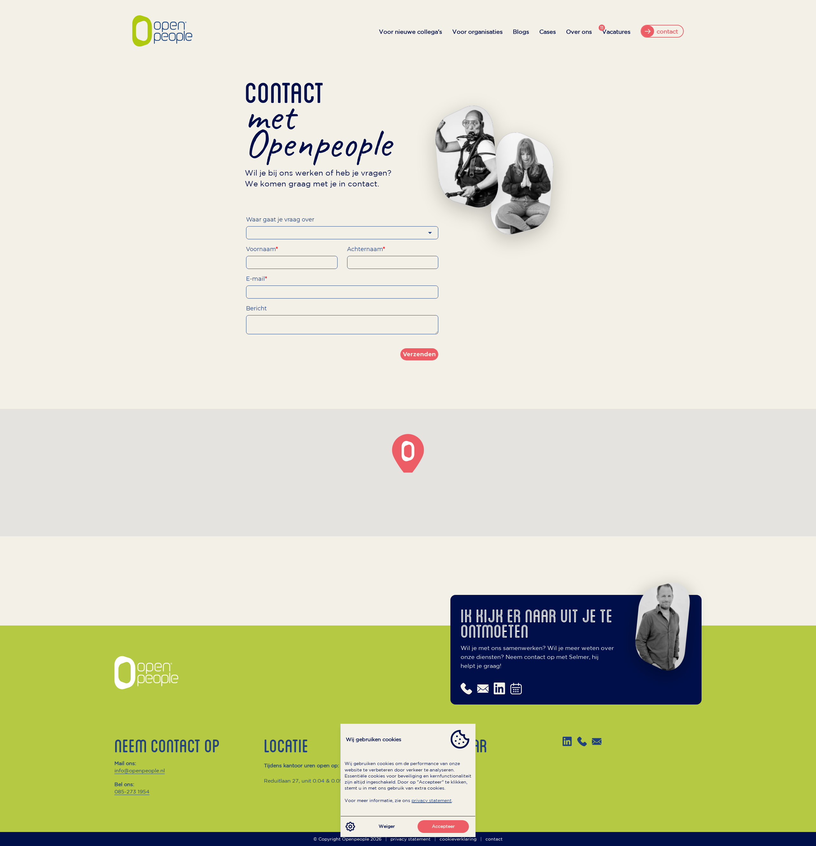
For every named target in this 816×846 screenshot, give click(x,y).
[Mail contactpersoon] (483, 688)
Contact (423, 803)
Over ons (579, 31)
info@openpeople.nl (139, 770)
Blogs (521, 31)
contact (494, 839)
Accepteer (443, 826)
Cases (547, 31)
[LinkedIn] (567, 741)
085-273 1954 (131, 791)
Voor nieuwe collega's (410, 31)
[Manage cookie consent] (350, 826)
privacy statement (432, 800)
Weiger (387, 826)
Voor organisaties (477, 31)
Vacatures (616, 31)
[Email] (596, 741)
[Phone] (582, 741)
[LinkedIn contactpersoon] (499, 688)
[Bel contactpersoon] (466, 688)
